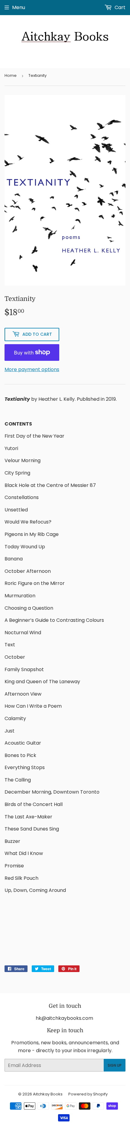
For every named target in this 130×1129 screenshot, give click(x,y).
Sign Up (115, 1065)
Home (11, 75)
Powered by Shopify (88, 1094)
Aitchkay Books (48, 1094)
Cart (119, 7)
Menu (18, 7)
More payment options (32, 369)
